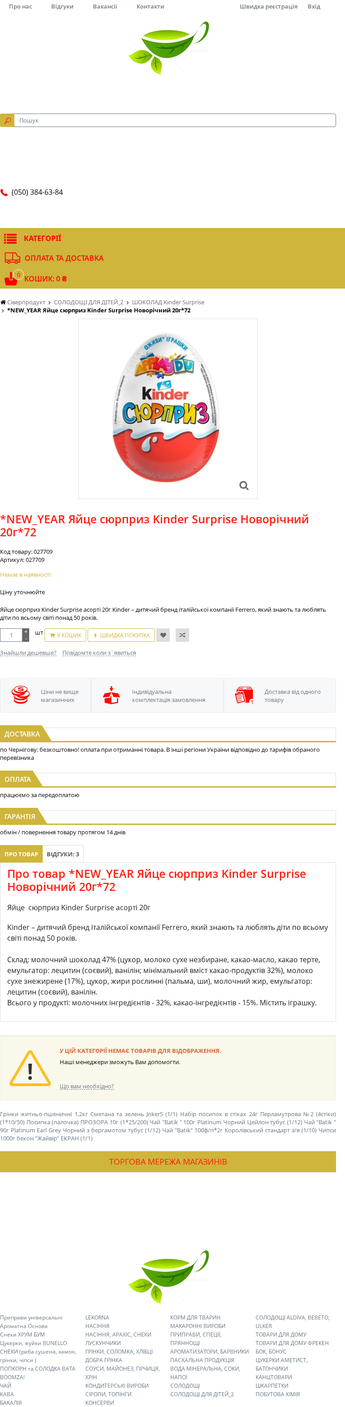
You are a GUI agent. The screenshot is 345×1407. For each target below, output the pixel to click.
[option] (168, 409)
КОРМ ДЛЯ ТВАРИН (195, 1317)
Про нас (20, 6)
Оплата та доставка (64, 258)
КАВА (7, 1394)
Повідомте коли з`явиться (99, 653)
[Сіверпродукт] (168, 48)
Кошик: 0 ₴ (45, 279)
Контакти (150, 6)
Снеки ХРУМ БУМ (22, 1334)
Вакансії (105, 6)
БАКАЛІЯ (11, 1403)
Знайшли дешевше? (28, 653)
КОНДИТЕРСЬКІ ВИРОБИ (117, 1385)
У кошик (69, 635)
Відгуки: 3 (63, 854)
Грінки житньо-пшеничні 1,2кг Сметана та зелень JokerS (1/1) (88, 1114)
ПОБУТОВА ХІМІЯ (278, 1394)
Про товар (21, 854)
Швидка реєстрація (268, 6)
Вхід (314, 6)
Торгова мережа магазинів (168, 1161)
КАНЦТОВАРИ (274, 1377)
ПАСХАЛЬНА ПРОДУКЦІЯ (202, 1360)
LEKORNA (97, 1317)
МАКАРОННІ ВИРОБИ (198, 1326)
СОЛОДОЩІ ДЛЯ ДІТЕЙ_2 (202, 1394)
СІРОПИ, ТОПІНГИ (108, 1394)
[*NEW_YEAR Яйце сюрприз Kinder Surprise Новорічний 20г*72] (244, 485)
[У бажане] (163, 635)
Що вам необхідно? (87, 1086)
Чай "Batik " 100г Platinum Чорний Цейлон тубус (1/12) (226, 1122)
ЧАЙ (5, 1385)
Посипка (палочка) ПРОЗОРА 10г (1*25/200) (87, 1122)
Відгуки (62, 6)
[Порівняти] (182, 635)
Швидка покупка (125, 635)
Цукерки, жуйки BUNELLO (33, 1343)
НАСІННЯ (97, 1326)
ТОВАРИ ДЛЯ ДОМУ (281, 1334)
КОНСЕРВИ (99, 1403)
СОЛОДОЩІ (185, 1385)
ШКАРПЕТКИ (272, 1385)
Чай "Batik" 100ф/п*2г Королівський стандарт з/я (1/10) (239, 1130)
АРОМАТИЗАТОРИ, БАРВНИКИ (209, 1351)
